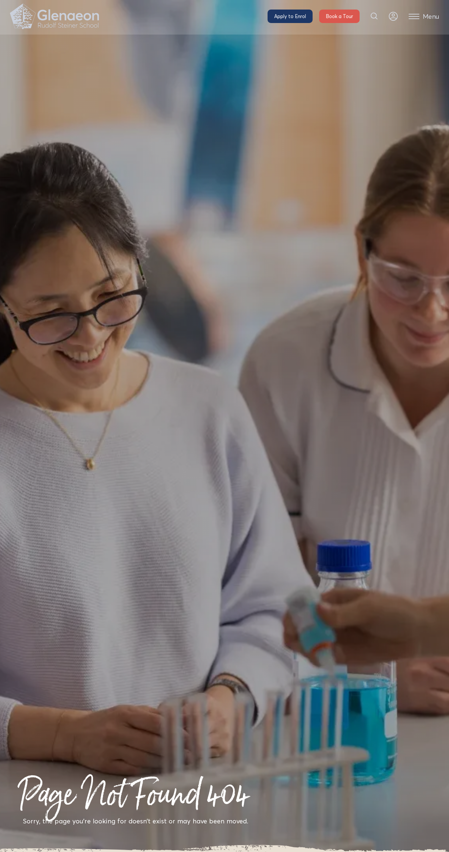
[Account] (393, 16)
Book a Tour (339, 16)
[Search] (374, 16)
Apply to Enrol (290, 16)
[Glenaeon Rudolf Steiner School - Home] (54, 16)
